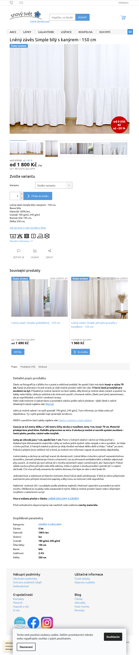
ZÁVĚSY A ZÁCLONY (50, 524)
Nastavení (26, 647)
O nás (16, 610)
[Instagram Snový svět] (47, 623)
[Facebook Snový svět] (33, 623)
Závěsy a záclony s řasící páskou (75, 420)
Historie (18, 602)
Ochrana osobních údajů (27, 582)
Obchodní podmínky (25, 578)
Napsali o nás (21, 606)
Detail (18, 351)
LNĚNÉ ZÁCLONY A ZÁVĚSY (63, 498)
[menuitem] (13, 31)
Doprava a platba (85, 582)
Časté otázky (82, 578)
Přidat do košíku (40, 195)
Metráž (50, 403)
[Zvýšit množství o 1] (21, 194)
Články (79, 598)
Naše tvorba (82, 606)
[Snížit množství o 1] (21, 198)
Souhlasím (113, 636)
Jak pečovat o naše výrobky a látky (28, 227)
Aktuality (80, 602)
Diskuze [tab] (43, 366)
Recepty (79, 610)
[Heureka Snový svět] (20, 623)
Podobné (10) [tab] (28, 366)
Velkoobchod (21, 586)
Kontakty (18, 598)
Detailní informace (20, 240)
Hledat (82, 17)
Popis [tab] (14, 366)
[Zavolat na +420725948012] (15, 2)
